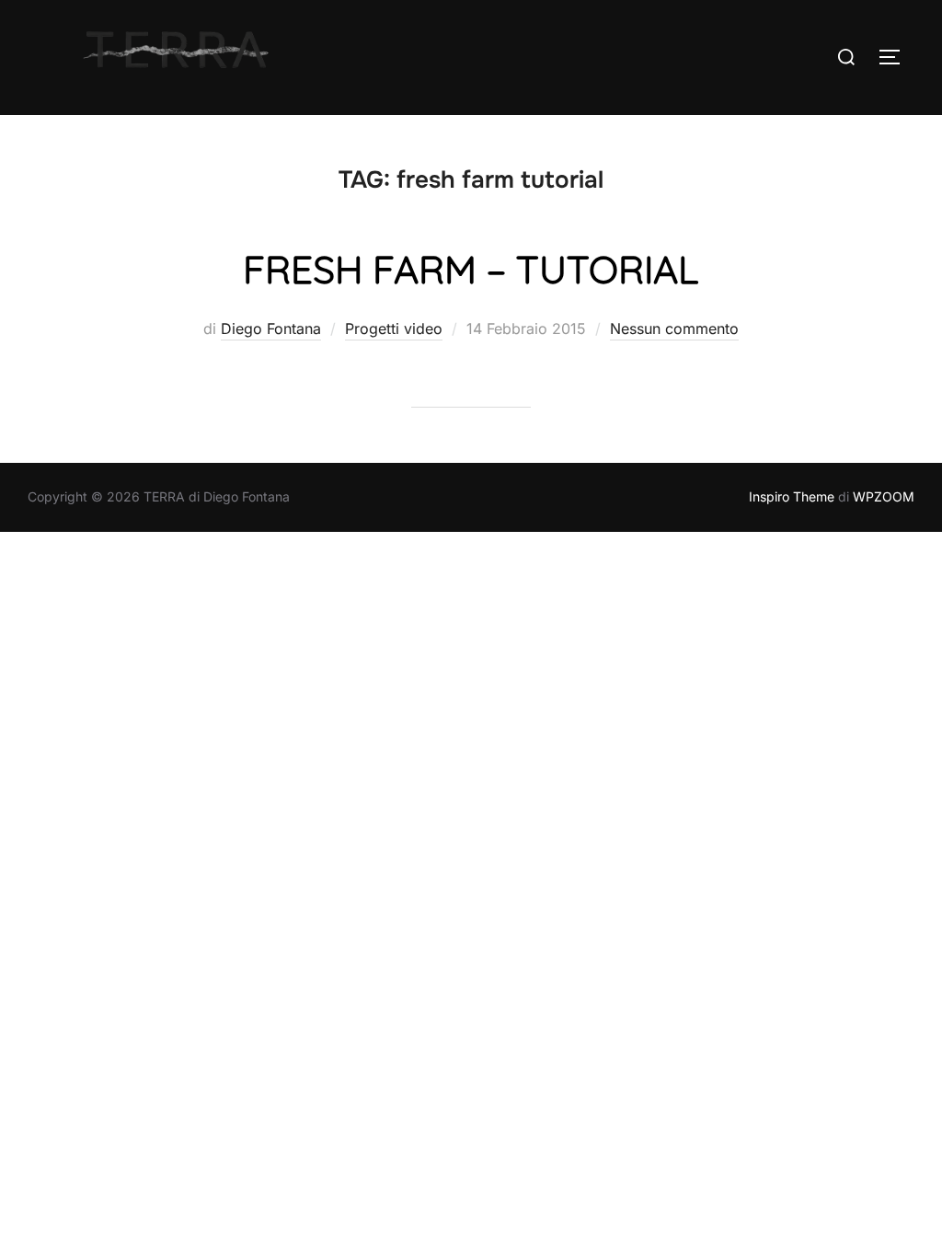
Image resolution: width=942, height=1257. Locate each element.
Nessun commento (674, 328)
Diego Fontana (271, 328)
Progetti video (393, 328)
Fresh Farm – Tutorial (470, 269)
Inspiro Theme (791, 496)
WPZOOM (883, 496)
